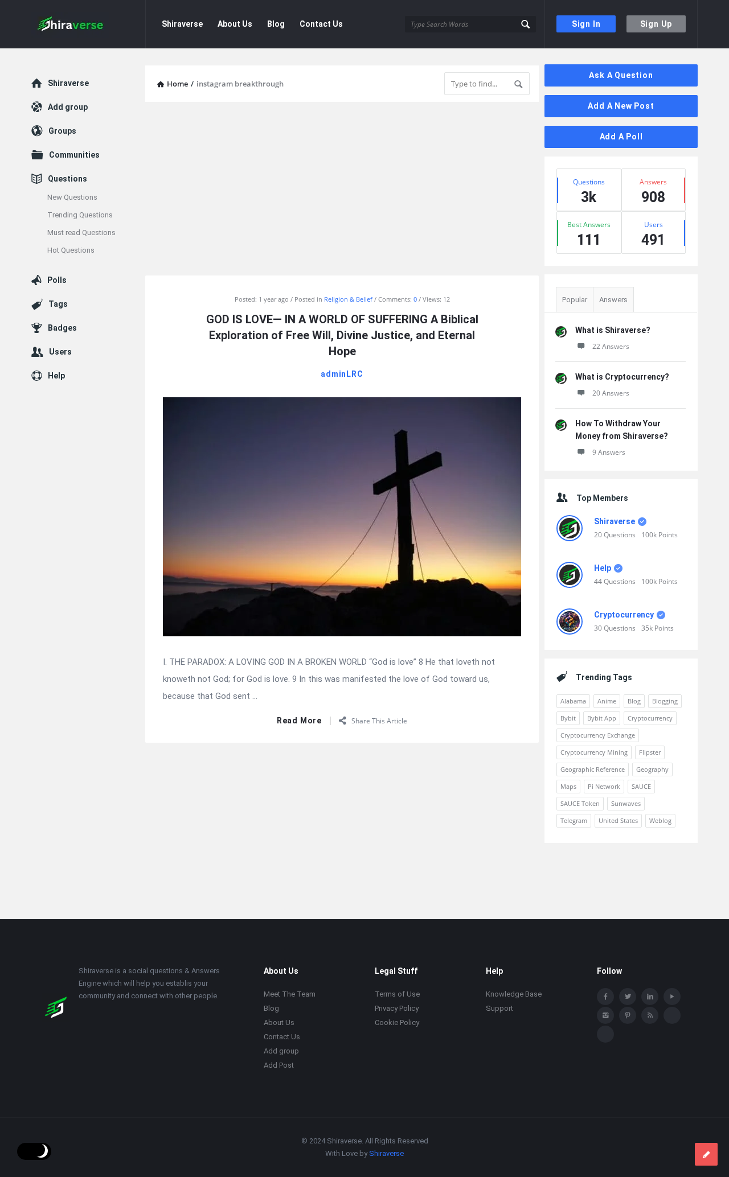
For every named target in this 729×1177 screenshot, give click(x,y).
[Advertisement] (342, 190)
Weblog (660, 820)
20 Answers (610, 393)
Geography (652, 769)
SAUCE (641, 786)
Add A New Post (621, 105)
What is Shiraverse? (612, 330)
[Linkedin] (649, 996)
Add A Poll (621, 136)
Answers (613, 299)
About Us (235, 23)
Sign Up (656, 23)
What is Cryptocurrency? (622, 376)
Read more (299, 721)
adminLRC (342, 373)
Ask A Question (621, 75)
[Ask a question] (706, 1154)
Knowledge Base (514, 994)
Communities (74, 154)
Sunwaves (626, 803)
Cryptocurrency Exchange (597, 735)
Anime (606, 701)
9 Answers (608, 452)
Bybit (568, 718)
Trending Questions (80, 215)
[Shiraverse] (88, 24)
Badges (62, 327)
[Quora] (605, 1034)
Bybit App (601, 718)
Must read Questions (81, 232)
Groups (62, 130)
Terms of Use (397, 994)
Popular (574, 299)
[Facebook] (605, 996)
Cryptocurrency (624, 614)
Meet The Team (290, 994)
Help (602, 568)
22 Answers (610, 346)
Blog (276, 23)
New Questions (72, 197)
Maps (568, 786)
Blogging (665, 701)
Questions (67, 178)
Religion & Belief (348, 299)
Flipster (650, 752)
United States (618, 820)
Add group (68, 107)
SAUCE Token (580, 803)
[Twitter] (627, 996)
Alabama (573, 701)
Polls (57, 280)
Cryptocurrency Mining (594, 752)
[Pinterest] (627, 1015)
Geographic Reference (592, 769)
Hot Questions (71, 250)
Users (60, 351)
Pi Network (604, 786)
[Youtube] (672, 996)
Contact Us (321, 23)
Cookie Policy (397, 1022)
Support (499, 1008)
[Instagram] (605, 1015)
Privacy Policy (397, 1008)
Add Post (279, 1065)
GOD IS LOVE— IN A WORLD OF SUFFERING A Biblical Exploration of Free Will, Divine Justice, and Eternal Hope (342, 335)
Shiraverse (182, 23)
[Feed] (649, 1015)
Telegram (573, 820)
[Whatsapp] (672, 1015)
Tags (58, 303)
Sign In (586, 23)
